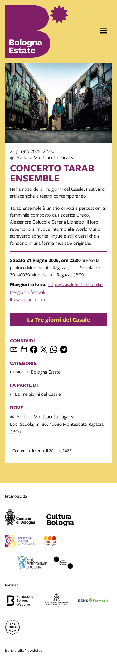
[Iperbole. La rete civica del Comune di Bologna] (22, 518)
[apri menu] (103, 31)
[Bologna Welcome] (20, 601)
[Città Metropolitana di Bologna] (32, 563)
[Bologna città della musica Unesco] (20, 541)
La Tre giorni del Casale (58, 319)
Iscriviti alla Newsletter (24, 650)
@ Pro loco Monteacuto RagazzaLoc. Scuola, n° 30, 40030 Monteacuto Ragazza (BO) (57, 424)
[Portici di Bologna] (50, 541)
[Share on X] (43, 349)
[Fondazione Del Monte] (56, 601)
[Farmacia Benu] (93, 601)
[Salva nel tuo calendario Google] (23, 349)
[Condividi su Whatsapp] (53, 349)
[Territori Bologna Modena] (63, 563)
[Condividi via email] (13, 349)
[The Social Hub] (12, 628)
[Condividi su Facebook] (33, 349)
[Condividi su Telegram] (63, 349)
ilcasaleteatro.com (28, 299)
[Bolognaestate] (60, 516)
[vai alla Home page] (28, 31)
